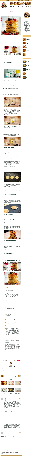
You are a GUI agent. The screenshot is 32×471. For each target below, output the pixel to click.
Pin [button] (19, 283)
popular (3, 360)
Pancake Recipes (11, 6)
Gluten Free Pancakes (18, 7)
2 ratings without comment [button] (10, 436)
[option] (11, 5)
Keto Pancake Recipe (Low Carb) (27, 47)
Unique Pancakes (26, 6)
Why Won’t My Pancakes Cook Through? (28, 70)
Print (17, 283)
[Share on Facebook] (1, 38)
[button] (5, 287)
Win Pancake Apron (26, 0)
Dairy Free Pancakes (14, 6)
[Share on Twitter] (1, 40)
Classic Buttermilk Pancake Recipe (28, 51)
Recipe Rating (3, 450)
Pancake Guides (29, 6)
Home (3, 0)
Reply (20, 398)
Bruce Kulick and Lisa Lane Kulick (11, 366)
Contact (22, 0)
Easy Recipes (22, 6)
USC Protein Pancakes (7, 353)
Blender (7, 300)
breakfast (6, 360)
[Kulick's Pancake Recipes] (4, 5)
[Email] (1, 42)
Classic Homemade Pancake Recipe (28, 43)
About (19, 0)
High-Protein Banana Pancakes (8, 356)
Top (16, 469)
